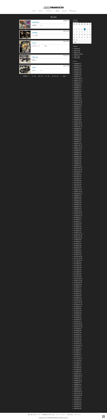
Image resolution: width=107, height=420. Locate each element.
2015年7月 (77, 310)
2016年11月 (77, 280)
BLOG (57, 11)
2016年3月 (77, 295)
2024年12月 (77, 100)
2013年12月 (77, 345)
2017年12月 (77, 256)
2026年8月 (77, 63)
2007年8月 (77, 399)
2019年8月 (77, 219)
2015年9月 (77, 306)
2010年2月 (77, 371)
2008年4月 (77, 384)
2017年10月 (77, 260)
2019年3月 (77, 228)
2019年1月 (77, 232)
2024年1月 (77, 121)
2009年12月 (77, 375)
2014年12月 (77, 323)
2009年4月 (77, 379)
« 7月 (75, 42)
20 (35, 76)
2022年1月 (77, 165)
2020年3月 (77, 206)
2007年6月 (77, 403)
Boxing (76, 48)
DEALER (64, 11)
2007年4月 (77, 406)
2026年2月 (77, 75)
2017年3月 (77, 273)
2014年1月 (77, 343)
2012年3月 (77, 354)
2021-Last (35, 57)
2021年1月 (77, 188)
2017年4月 (77, 271)
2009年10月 (77, 377)
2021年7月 (77, 176)
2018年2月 (77, 253)
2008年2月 (77, 388)
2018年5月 (77, 247)
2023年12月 (77, 123)
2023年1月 (77, 143)
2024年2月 (77, 119)
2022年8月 (77, 152)
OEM (75, 56)
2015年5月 (77, 314)
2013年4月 (77, 353)
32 (48, 76)
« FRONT (24, 76)
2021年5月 (77, 180)
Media (75, 52)
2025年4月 (77, 93)
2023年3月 (77, 139)
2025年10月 (77, 82)
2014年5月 (77, 336)
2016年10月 (77, 282)
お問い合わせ (70, 414)
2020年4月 (77, 204)
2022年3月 (77, 162)
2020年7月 (77, 199)
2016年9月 (77, 284)
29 (41, 76)
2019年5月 (77, 225)
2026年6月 (77, 67)
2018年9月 (77, 239)
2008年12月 (77, 380)
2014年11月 (77, 325)
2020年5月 (77, 202)
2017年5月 (77, 269)
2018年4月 (77, 249)
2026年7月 (77, 65)
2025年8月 (77, 86)
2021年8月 (77, 175)
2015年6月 (77, 312)
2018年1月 (77, 254)
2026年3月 (77, 73)
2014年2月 (77, 341)
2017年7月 (77, 266)
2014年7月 (77, 332)
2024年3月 (77, 117)
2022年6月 (77, 156)
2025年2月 (77, 97)
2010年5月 (77, 366)
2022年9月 (77, 151)
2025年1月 (77, 99)
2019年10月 (77, 215)
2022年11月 (77, 147)
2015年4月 (77, 316)
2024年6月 (77, 112)
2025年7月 (77, 88)
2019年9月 (77, 217)
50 (55, 76)
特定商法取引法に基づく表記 (48, 414)
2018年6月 (77, 245)
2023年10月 (77, 126)
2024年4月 (77, 115)
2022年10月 (77, 149)
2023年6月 (77, 134)
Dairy (75, 50)
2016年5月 (77, 291)
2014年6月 (77, 334)
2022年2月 (77, 164)
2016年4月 (77, 293)
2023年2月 (77, 141)
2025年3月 (77, 95)
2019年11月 (77, 214)
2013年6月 (77, 349)
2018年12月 (77, 234)
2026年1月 (77, 76)
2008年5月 (77, 382)
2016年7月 (77, 288)
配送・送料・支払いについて (34, 414)
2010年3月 (77, 369)
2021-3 (34, 67)
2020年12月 (77, 189)
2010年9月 (77, 364)
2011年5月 (77, 360)
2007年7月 (77, 401)
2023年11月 (77, 125)
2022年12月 (77, 145)
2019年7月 (77, 221)
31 (46, 76)
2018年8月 (77, 241)
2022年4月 (77, 160)
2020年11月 (77, 191)
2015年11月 (77, 303)
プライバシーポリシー (61, 414)
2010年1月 (77, 373)
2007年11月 (77, 393)
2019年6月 (77, 223)
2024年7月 (77, 110)
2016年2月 (77, 297)
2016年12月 (77, 278)
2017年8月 (77, 264)
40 (52, 76)
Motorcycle (77, 54)
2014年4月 (77, 338)
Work (75, 58)
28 (39, 76)
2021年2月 (77, 186)
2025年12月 (77, 78)
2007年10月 (77, 395)
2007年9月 (77, 397)
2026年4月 (77, 71)
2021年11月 (77, 169)
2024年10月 (77, 104)
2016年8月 (77, 286)
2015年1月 (77, 321)
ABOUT (41, 11)
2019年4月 (77, 227)
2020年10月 (77, 193)
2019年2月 (77, 230)
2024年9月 (77, 106)
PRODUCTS (49, 11)
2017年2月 (77, 275)
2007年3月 (77, 408)
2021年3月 (77, 184)
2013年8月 (77, 347)
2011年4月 (77, 362)
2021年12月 (77, 167)
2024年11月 (77, 102)
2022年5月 (77, 158)
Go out (34, 43)
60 (57, 76)
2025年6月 (77, 89)
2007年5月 (77, 405)
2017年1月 (77, 277)
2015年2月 (77, 319)
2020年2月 (77, 208)
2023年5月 (77, 136)
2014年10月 (77, 327)
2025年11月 (77, 80)
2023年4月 (77, 138)
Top (103, 416)
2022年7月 (77, 154)
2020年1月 (77, 210)
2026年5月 (77, 69)
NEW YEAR (35, 22)
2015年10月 (77, 304)
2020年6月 (77, 201)
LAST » (65, 76)
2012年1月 (77, 356)
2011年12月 (77, 358)
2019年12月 (77, 212)
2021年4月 (77, 182)
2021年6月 (77, 178)
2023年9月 (77, 128)
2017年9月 (77, 262)
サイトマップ (77, 414)
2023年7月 (77, 132)
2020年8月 (77, 197)
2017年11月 (77, 258)
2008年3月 (77, 386)
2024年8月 (77, 108)
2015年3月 (77, 317)
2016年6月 (77, 290)
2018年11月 (77, 236)
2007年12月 (77, 392)
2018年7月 (77, 243)
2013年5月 (77, 351)
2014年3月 (77, 340)
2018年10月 (77, 238)
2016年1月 (77, 299)
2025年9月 (77, 84)
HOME (33, 11)
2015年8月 (77, 308)
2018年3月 (77, 251)
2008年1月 (77, 390)
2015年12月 (77, 301)
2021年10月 (77, 171)
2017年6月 (77, 267)
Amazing (34, 32)
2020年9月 (77, 195)
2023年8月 (77, 130)
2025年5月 (77, 91)
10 (32, 76)
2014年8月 (77, 330)
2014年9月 (77, 329)
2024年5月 (77, 113)
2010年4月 (77, 367)
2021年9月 (77, 173)
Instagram (73, 11)
